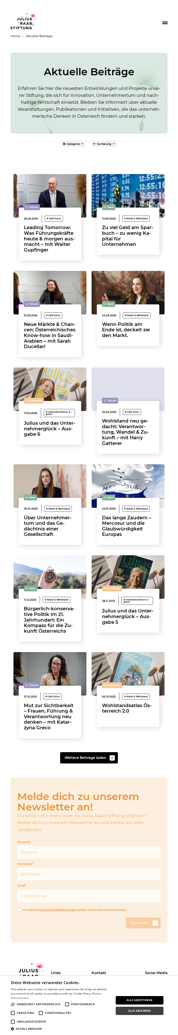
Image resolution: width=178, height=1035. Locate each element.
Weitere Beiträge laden (85, 758)
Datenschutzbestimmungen (57, 909)
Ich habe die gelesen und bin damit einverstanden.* (75, 909)
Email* (21, 885)
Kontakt (99, 973)
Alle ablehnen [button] (139, 1011)
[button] (61, 1029)
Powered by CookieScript (158, 1032)
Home (15, 36)
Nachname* (25, 864)
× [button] (173, 980)
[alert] (89, 1005)
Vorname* (24, 842)
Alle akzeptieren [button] (139, 1000)
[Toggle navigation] (165, 22)
